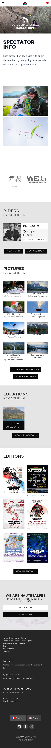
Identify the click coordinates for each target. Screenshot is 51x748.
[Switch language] (47, 3)
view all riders (36, 251)
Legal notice (8, 646)
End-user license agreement (15, 643)
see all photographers (25, 369)
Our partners (8, 648)
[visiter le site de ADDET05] (14, 179)
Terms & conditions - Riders (14, 637)
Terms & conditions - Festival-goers (18, 640)
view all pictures (26, 376)
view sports (13, 251)
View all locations (26, 435)
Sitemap (6, 651)
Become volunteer (10, 698)
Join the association (11, 701)
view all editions (25, 571)
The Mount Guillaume (12, 425)
